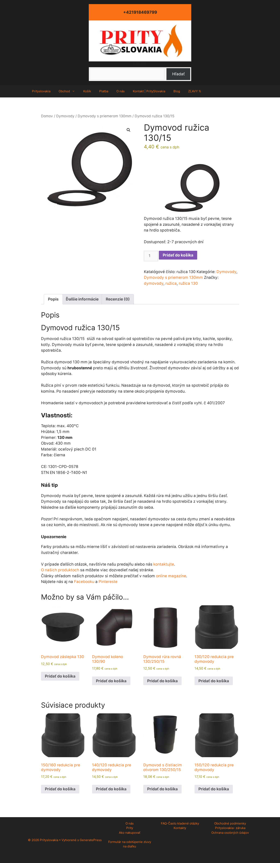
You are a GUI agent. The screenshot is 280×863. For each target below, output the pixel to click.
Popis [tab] (53, 299)
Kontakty (180, 828)
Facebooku (84, 581)
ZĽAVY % (194, 91)
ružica (171, 283)
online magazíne (171, 576)
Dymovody (65, 116)
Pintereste (108, 581)
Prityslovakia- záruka (230, 828)
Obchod (64, 91)
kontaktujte (163, 564)
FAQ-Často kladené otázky (180, 823)
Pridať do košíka (178, 255)
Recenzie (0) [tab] (118, 299)
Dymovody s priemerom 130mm (104, 116)
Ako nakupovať (129, 833)
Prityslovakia (41, 91)
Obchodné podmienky (230, 823)
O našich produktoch (60, 570)
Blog (176, 91)
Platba (103, 91)
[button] (128, 130)
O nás (120, 91)
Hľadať (140, 64)
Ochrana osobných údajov (230, 833)
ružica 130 (188, 283)
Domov (47, 116)
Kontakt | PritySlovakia (149, 91)
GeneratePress (91, 840)
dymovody (153, 283)
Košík (87, 91)
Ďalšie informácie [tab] (82, 299)
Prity (129, 828)
